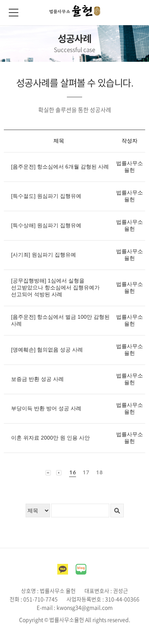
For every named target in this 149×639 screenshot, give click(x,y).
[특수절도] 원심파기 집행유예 (46, 196)
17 (86, 472)
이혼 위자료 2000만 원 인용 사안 (50, 438)
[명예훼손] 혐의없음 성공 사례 (47, 350)
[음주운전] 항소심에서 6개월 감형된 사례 (60, 167)
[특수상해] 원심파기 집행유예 (46, 225)
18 (99, 472)
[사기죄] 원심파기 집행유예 (43, 255)
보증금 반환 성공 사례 (37, 379)
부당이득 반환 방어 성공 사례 (46, 408)
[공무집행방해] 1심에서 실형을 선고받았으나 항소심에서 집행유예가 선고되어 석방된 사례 (55, 287)
